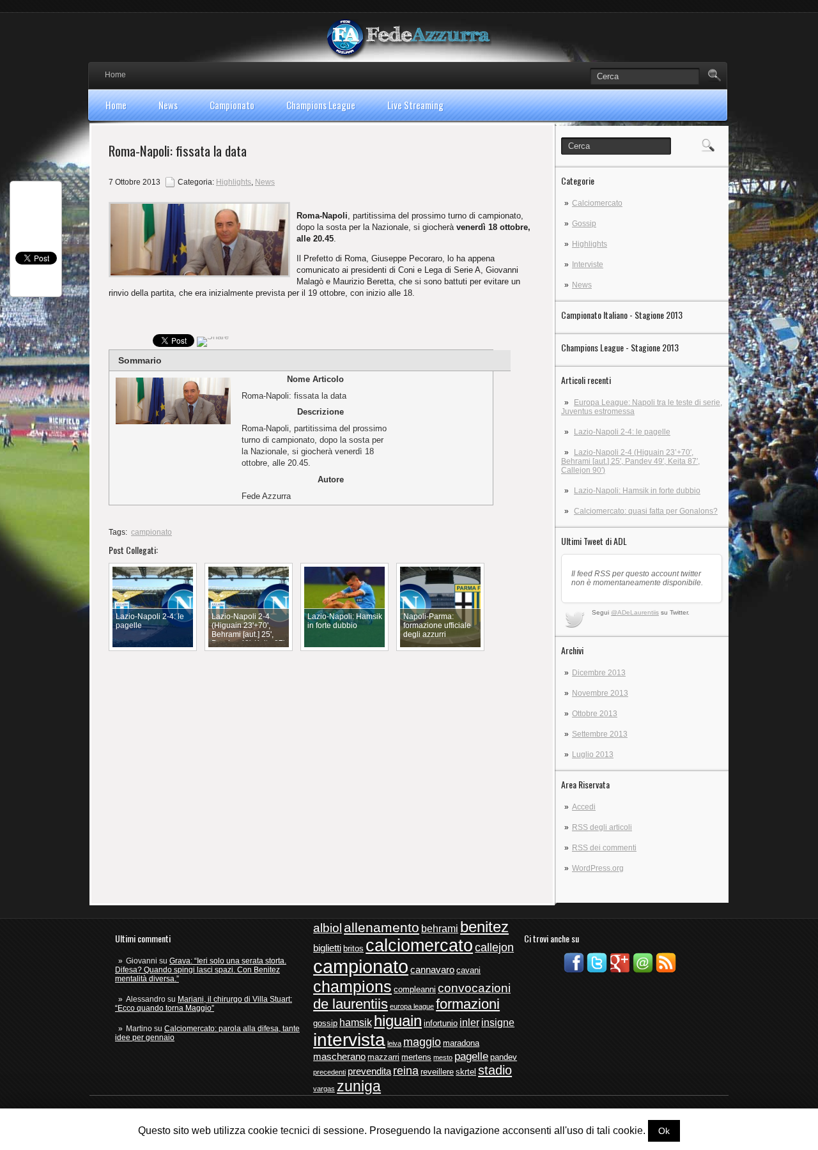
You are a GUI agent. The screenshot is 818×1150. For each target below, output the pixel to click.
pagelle (471, 1056)
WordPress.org (598, 868)
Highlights (589, 244)
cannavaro (432, 970)
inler (469, 1022)
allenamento (381, 927)
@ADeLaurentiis (635, 612)
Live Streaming (415, 105)
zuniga (359, 1086)
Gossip (584, 223)
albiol (327, 928)
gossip (325, 1023)
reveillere (437, 1072)
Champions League (320, 105)
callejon (494, 947)
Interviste (587, 264)
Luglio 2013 (593, 754)
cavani (468, 970)
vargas (324, 1088)
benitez (484, 927)
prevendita (369, 1071)
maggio (422, 1042)
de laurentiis (350, 1004)
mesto (442, 1057)
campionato (151, 532)
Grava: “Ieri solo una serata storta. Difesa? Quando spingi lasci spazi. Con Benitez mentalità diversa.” (200, 969)
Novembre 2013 (600, 693)
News (168, 105)
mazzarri (383, 1057)
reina (406, 1070)
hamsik (355, 1022)
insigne (497, 1022)
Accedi (584, 806)
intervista (349, 1040)
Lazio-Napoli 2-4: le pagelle (622, 431)
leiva (394, 1043)
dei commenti (604, 847)
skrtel (466, 1072)
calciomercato (419, 945)
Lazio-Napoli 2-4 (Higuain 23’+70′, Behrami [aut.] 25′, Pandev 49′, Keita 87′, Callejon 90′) (630, 461)
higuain (398, 1021)
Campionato (232, 105)
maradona (461, 1043)
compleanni (415, 989)
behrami (439, 928)
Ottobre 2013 (594, 713)
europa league (412, 1006)
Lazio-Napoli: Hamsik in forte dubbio (637, 490)
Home (115, 74)
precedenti (329, 1072)
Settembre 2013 (600, 734)
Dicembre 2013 (599, 672)
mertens (416, 1057)
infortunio (441, 1023)
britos (353, 948)
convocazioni (474, 988)
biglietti (327, 948)
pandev (503, 1057)
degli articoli (602, 827)
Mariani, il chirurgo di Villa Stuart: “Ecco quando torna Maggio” (203, 1004)
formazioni (468, 1004)
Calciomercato (597, 203)
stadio (495, 1070)
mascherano (339, 1057)
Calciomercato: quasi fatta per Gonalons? (646, 511)
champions (352, 986)
